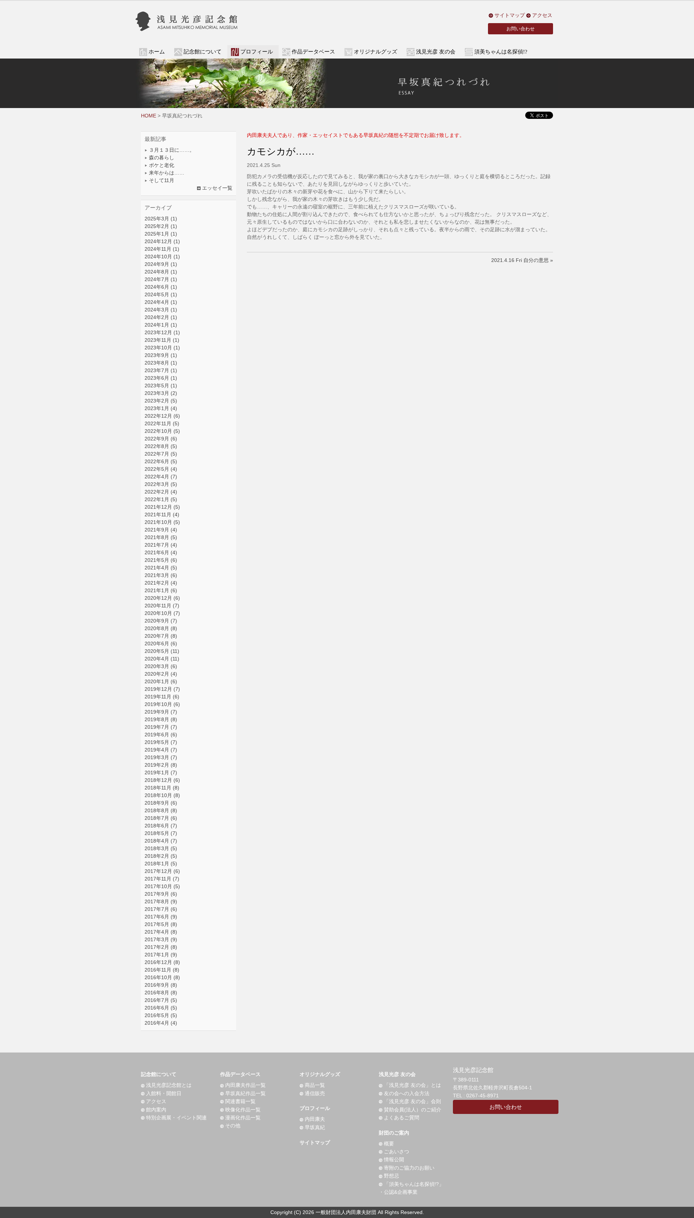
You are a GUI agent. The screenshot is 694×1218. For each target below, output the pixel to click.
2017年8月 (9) (161, 901)
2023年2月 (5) (161, 401)
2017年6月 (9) (161, 917)
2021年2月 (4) (161, 583)
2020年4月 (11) (162, 659)
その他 (232, 1125)
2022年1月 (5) (161, 499)
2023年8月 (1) (161, 363)
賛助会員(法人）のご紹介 (411, 1109)
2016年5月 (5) (161, 1015)
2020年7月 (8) (161, 636)
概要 (388, 1143)
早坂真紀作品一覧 (245, 1093)
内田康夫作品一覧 (245, 1085)
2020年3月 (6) (161, 666)
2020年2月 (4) (161, 674)
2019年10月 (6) (162, 704)
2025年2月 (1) (161, 226)
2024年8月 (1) (161, 272)
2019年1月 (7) (161, 772)
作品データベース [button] (313, 52)
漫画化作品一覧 (242, 1117)
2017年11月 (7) (162, 879)
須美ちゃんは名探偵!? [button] (500, 52)
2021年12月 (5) (162, 507)
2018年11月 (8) (162, 788)
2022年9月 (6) (161, 439)
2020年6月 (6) (161, 643)
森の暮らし (160, 157)
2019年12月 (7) (162, 689)
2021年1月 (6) (161, 590)
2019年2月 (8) (161, 765)
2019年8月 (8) (161, 719)
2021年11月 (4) (162, 514)
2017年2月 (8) (161, 947)
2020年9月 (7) (161, 621)
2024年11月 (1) (162, 249)
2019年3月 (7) (161, 757)
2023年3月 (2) (161, 393)
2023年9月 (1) (161, 355)
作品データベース (240, 1074)
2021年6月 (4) (161, 552)
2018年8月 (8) (161, 810)
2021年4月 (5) (161, 568)
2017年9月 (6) (161, 894)
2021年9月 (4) (161, 530)
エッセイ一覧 (216, 188)
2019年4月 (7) (161, 750)
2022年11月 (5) (162, 423)
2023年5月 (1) (161, 385)
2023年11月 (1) (162, 340)
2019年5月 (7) (161, 742)
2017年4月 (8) (161, 932)
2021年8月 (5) (161, 537)
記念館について (158, 1074)
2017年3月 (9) (161, 939)
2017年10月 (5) (162, 886)
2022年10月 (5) (162, 431)
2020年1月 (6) (161, 681)
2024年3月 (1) (161, 310)
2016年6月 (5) (161, 1008)
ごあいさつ (395, 1151)
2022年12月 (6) (162, 416)
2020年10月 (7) (162, 613)
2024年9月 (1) (161, 264)
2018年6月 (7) (161, 826)
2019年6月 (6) (161, 734)
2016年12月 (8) (162, 962)
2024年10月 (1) (162, 256)
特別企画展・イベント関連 (176, 1117)
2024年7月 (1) (161, 279)
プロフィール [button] (256, 52)
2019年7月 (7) (161, 727)
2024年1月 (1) (161, 325)
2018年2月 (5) (161, 856)
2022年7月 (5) (161, 454)
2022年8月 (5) (161, 446)
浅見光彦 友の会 (397, 1074)
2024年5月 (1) (161, 294)
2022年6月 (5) (161, 461)
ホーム (157, 52)
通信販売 (314, 1093)
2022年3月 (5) (161, 484)
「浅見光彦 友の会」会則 (411, 1101)
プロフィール (315, 1108)
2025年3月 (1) (161, 218)
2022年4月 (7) (161, 476)
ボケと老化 (160, 165)
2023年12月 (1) (162, 332)
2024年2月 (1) (161, 317)
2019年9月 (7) (161, 712)
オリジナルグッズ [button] (375, 52)
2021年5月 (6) (161, 560)
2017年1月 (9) (161, 954)
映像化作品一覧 (242, 1109)
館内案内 (155, 1109)
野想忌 (390, 1176)
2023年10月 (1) (162, 347)
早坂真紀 (314, 1127)
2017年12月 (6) (162, 871)
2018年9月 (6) (161, 803)
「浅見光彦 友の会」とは (411, 1085)
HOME (148, 116)
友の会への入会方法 (405, 1093)
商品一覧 (314, 1085)
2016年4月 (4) (161, 1023)
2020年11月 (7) (162, 605)
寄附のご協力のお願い (408, 1168)
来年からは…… (165, 173)
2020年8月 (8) (161, 628)
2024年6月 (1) (161, 287)
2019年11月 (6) (162, 697)
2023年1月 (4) (161, 408)
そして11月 (160, 180)
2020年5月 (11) (162, 651)
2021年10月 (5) (162, 522)
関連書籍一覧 (240, 1101)
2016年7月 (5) (161, 1000)
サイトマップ (509, 15)
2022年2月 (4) (161, 492)
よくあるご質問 (400, 1117)
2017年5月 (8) (161, 924)
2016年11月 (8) (162, 970)
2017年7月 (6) (161, 909)
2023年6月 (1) (161, 378)
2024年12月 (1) (162, 241)
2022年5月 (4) (161, 469)
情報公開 (393, 1159)
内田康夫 (314, 1119)
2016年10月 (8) (162, 977)
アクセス (541, 15)
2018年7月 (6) (161, 818)
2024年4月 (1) (161, 302)
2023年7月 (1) (161, 370)
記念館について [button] (203, 52)
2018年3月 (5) (161, 848)
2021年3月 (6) (161, 575)
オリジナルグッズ (320, 1074)
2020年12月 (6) (162, 598)
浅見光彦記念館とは (168, 1085)
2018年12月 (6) (162, 780)
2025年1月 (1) (161, 234)
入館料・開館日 (163, 1093)
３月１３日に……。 (170, 150)
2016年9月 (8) (161, 985)
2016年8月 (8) (161, 992)
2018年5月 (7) (161, 833)
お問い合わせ (520, 28)
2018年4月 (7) (161, 841)
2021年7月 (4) (161, 545)
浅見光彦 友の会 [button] (435, 52)
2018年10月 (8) (162, 795)
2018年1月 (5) (161, 863)
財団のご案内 (394, 1133)
